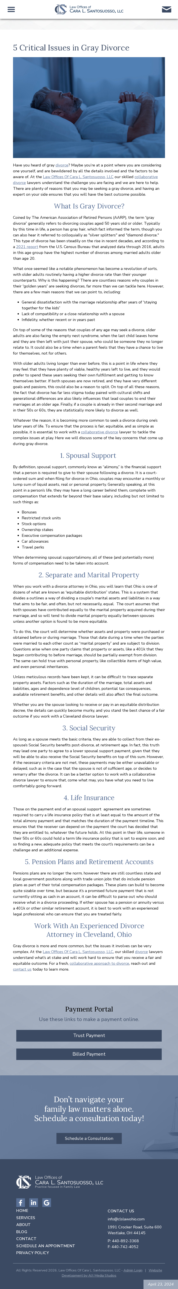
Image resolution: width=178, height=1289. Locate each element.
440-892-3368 (125, 1241)
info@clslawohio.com (126, 1219)
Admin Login (133, 1270)
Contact (26, 1238)
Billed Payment (89, 1054)
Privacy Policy (32, 1252)
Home (22, 1210)
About (23, 1224)
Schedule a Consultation (89, 1138)
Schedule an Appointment (45, 1246)
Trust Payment (89, 1035)
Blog (21, 1231)
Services (25, 1217)
